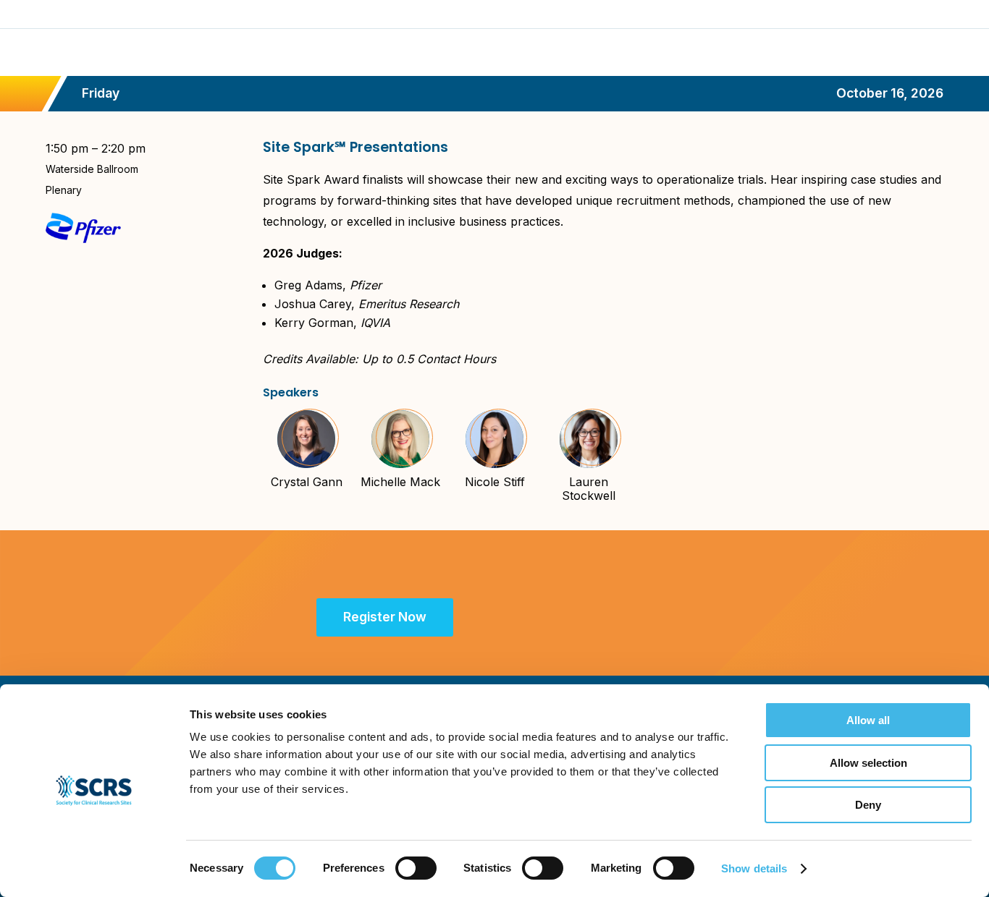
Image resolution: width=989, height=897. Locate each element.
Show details (754, 868)
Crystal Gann (306, 482)
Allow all (868, 720)
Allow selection (868, 763)
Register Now (384, 616)
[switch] (416, 868)
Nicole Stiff (495, 482)
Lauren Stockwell (588, 489)
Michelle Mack (400, 482)
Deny (868, 805)
